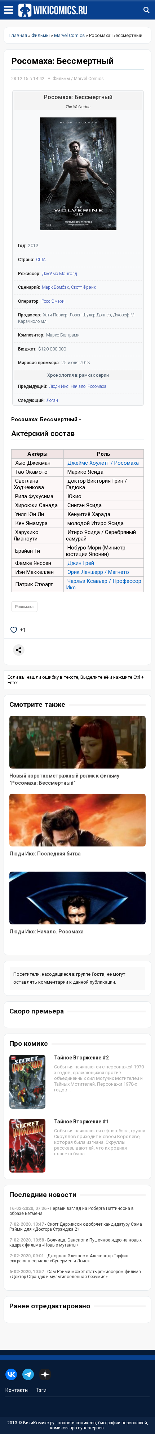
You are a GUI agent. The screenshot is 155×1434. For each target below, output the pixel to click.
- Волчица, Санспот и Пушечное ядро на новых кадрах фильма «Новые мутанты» (75, 1243)
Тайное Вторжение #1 (81, 1121)
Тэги (41, 1390)
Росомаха (24, 606)
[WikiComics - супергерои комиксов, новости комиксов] (86, 10)
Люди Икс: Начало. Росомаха (77, 386)
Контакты (16, 1390)
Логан (52, 400)
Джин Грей (80, 563)
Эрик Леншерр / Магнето (98, 572)
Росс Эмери (53, 301)
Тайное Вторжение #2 (81, 1058)
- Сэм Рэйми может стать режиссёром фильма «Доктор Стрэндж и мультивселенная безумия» (75, 1274)
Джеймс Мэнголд (59, 273)
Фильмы (61, 78)
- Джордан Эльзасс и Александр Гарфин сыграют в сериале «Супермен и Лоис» (68, 1258)
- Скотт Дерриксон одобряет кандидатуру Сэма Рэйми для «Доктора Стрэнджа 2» (75, 1227)
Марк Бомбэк (55, 287)
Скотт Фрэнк (83, 287)
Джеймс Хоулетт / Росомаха (103, 463)
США (41, 259)
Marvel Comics (89, 78)
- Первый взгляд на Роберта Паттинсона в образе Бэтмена (71, 1211)
